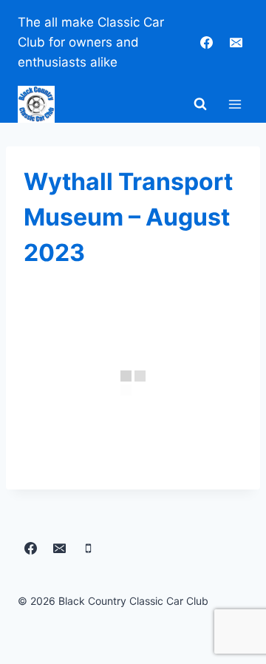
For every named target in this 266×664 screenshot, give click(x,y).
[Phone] (87, 547)
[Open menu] (234, 103)
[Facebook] (206, 42)
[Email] (235, 42)
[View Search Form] (200, 104)
